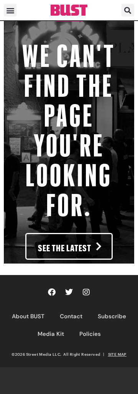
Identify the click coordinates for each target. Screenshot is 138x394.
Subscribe (112, 316)
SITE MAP (117, 354)
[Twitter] (69, 292)
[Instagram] (86, 292)
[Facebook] (51, 292)
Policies (90, 334)
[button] (10, 10)
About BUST (28, 316)
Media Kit (51, 334)
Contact (71, 316)
